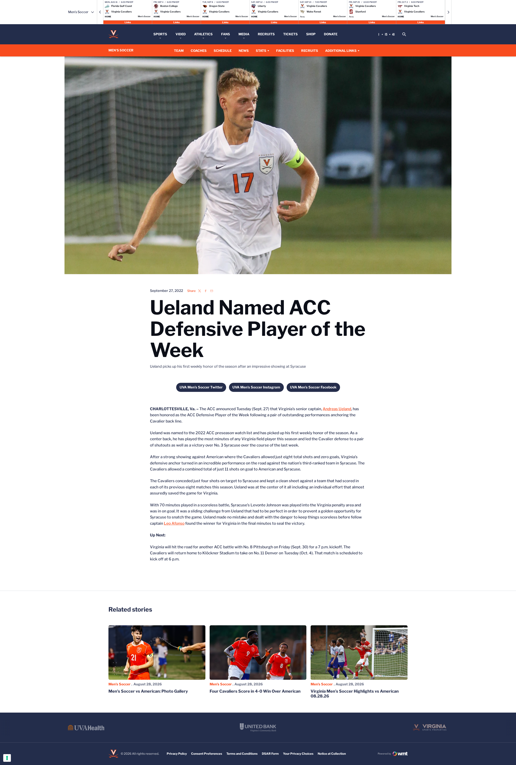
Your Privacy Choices (298, 754)
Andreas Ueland (337, 409)
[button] (100, 12)
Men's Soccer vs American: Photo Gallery (148, 691)
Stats (261, 51)
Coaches (199, 51)
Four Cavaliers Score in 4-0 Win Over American (255, 691)
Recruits (266, 34)
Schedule (223, 51)
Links (128, 22)
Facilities (285, 51)
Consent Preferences (206, 754)
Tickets (290, 34)
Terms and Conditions (242, 754)
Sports (160, 34)
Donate (330, 34)
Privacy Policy (177, 754)
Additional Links (341, 51)
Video (181, 34)
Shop (310, 34)
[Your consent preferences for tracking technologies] (7, 758)
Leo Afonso (174, 523)
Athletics (203, 34)
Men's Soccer (119, 684)
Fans (225, 34)
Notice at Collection (332, 754)
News (244, 51)
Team (179, 51)
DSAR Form (270, 754)
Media (243, 34)
